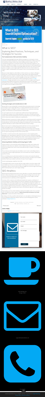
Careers (25, 4)
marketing (25, 203)
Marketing (21, 202)
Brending (16, 202)
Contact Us (35, 4)
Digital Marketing (36, 393)
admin (4, 43)
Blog (30, 4)
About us (13, 4)
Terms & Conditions (26, 395)
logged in (9, 210)
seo (28, 203)
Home (8, 4)
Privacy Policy (18, 395)
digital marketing (20, 203)
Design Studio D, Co (11, 198)
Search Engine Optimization (28, 202)
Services (19, 4)
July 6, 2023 (5, 44)
